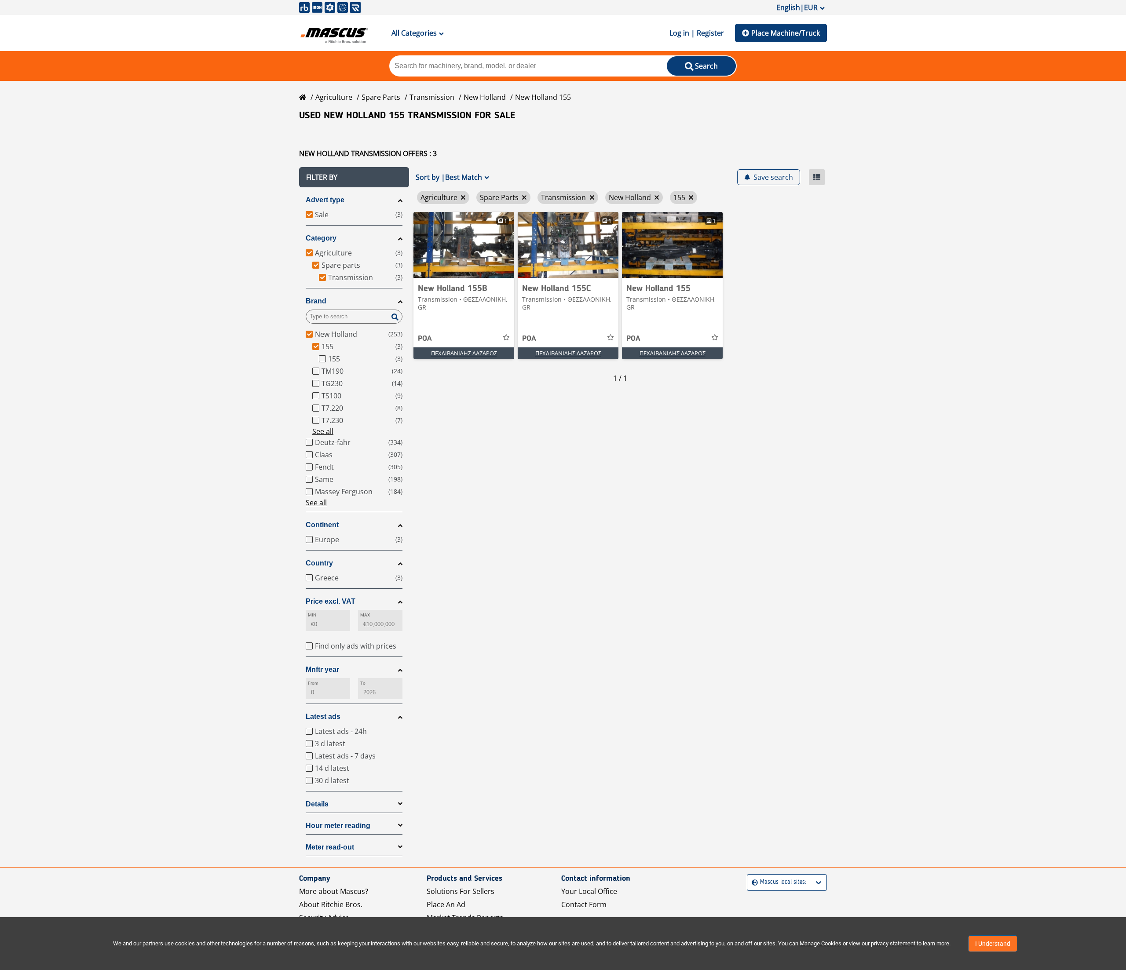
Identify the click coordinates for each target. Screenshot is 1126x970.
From (313, 683)
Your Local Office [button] (589, 891)
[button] (354, 177)
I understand (992, 943)
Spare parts (381, 97)
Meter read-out (330, 847)
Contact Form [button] (584, 904)
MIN (312, 615)
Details (317, 804)
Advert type (325, 200)
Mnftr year (322, 669)
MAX (365, 615)
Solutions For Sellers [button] (460, 891)
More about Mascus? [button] (333, 891)
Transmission (431, 97)
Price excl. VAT (330, 601)
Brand (316, 301)
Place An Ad (446, 904)
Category (321, 238)
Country (319, 563)
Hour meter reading (338, 825)
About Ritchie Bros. (330, 904)
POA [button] (425, 339)
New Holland (485, 97)
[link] (463, 245)
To (363, 683)
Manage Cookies (820, 943)
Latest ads (323, 716)
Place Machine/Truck (785, 33)
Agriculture (333, 97)
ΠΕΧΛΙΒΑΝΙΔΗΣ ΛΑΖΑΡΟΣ (464, 353)
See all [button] (322, 431)
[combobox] (753, 882)
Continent (322, 525)
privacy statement (893, 943)
